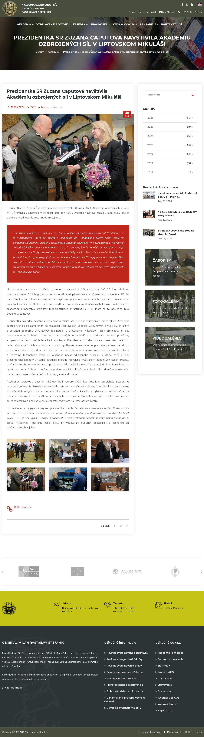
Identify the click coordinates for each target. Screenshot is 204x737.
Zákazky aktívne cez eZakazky (125, 672)
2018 (170, 172)
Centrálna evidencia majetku (123, 707)
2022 (170, 154)
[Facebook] (182, 4)
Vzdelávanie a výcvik (52, 24)
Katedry (79, 24)
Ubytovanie (165, 678)
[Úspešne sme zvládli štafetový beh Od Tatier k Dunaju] (149, 195)
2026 (170, 117)
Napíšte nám (168, 12)
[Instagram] (187, 4)
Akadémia (24, 24)
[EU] (29, 571)
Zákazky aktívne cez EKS (121, 678)
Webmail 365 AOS (168, 697)
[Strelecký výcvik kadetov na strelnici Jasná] (149, 232)
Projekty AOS (166, 672)
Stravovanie (165, 684)
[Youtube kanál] (192, 4)
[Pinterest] (127, 526)
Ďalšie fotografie (23, 507)
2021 (170, 163)
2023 (170, 145)
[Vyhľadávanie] (181, 24)
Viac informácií (13, 687)
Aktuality (53, 52)
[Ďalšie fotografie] (10, 509)
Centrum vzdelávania (170, 659)
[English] (199, 4)
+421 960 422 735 (191, 12)
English (198, 732)
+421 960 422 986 (123, 611)
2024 (170, 136)
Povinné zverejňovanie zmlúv (124, 665)
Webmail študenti (168, 704)
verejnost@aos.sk (173, 608)
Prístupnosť (172, 732)
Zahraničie (148, 24)
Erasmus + (164, 665)
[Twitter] (121, 526)
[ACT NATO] (175, 571)
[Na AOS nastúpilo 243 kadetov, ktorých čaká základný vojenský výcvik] (149, 214)
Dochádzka (164, 691)
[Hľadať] (192, 95)
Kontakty (168, 24)
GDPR (187, 732)
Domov (40, 52)
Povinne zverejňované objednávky (127, 652)
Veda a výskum (124, 24)
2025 (170, 127)
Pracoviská (99, 24)
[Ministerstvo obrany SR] (77, 571)
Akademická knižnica (170, 652)
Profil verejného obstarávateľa (124, 684)
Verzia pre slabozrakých (144, 12)
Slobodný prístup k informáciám (125, 691)
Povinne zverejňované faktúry (124, 659)
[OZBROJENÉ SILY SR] (126, 571)
